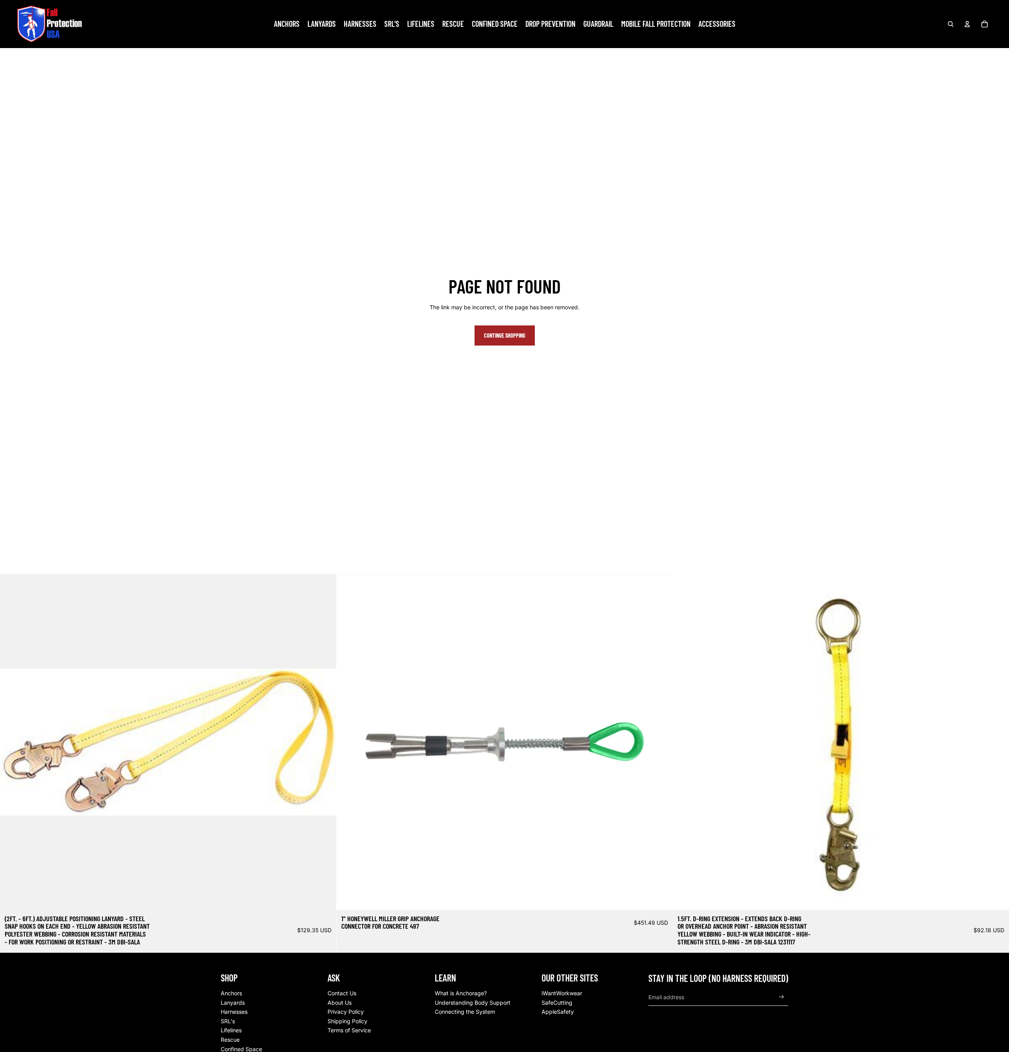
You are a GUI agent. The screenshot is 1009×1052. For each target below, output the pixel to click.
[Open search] (950, 24)
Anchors (231, 993)
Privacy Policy (346, 1011)
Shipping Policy (347, 1021)
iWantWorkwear (562, 993)
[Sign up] (781, 997)
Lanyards (233, 1002)
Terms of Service (349, 1030)
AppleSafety (558, 1011)
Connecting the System (465, 1011)
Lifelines (231, 1030)
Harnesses (234, 1011)
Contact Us (342, 993)
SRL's (228, 1021)
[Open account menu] (967, 24)
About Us (340, 1002)
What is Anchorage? (461, 993)
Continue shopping (504, 335)
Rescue (230, 1039)
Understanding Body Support (472, 1002)
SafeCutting (557, 1002)
